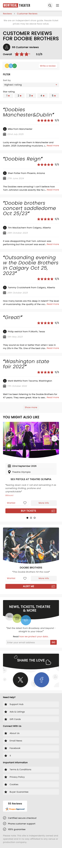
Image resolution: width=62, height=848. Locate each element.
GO (53, 642)
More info (44, 502)
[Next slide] (54, 439)
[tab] (27, 518)
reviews (7, 13)
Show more (31, 407)
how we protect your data (33, 636)
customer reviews (27, 13)
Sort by (7, 80)
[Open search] (50, 5)
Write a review (48, 65)
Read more (53, 145)
